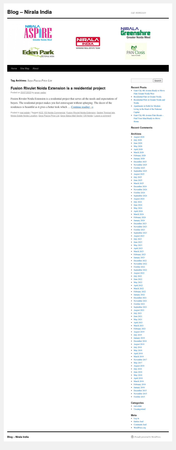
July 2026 (138, 139)
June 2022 (138, 279)
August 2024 (139, 198)
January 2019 (139, 337)
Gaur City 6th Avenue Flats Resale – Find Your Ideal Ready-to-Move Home (148, 118)
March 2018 (139, 356)
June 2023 (138, 242)
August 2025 (139, 174)
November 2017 (140, 359)
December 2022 (140, 260)
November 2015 (140, 393)
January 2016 (139, 387)
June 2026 (138, 143)
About (35, 68)
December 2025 (140, 161)
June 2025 (138, 180)
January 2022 (139, 294)
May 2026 (138, 146)
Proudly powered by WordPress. (147, 436)
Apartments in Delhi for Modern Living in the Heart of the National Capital (148, 108)
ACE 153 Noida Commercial (52, 112)
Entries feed (138, 421)
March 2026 (139, 152)
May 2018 (138, 350)
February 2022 (140, 291)
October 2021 (139, 303)
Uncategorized (139, 409)
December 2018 (140, 341)
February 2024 (140, 217)
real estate (25, 112)
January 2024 (139, 220)
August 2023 (139, 235)
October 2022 (139, 266)
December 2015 (140, 390)
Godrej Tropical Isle (106, 112)
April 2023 (138, 248)
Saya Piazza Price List (48, 115)
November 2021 (140, 300)
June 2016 (138, 371)
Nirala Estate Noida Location (24, 115)
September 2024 (140, 195)
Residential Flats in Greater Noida (147, 96)
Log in (136, 418)
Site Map (24, 68)
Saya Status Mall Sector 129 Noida (76, 115)
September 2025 (140, 170)
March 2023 (139, 251)
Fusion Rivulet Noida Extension (81, 112)
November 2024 (140, 189)
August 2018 (139, 344)
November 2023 (140, 226)
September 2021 (140, 306)
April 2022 (138, 285)
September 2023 (140, 232)
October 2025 (139, 167)
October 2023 (139, 229)
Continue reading (82, 107)
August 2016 (139, 365)
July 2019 (138, 334)
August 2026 (139, 136)
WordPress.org (140, 427)
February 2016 (140, 384)
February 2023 (140, 254)
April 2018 (138, 353)
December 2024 (140, 186)
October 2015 (139, 396)
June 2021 (138, 316)
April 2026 (138, 149)
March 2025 (139, 183)
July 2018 (138, 347)
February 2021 (140, 328)
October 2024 (139, 192)
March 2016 (139, 381)
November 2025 (140, 164)
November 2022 (140, 263)
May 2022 (138, 282)
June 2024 (138, 204)
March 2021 (139, 325)
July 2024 (138, 201)
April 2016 (138, 378)
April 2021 (138, 322)
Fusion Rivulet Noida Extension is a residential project (58, 88)
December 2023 (140, 223)
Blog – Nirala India (29, 11)
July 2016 (138, 368)
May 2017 (138, 362)
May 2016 (138, 375)
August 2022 (139, 272)
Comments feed (140, 424)
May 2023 (138, 245)
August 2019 (139, 331)
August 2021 (139, 310)
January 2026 (139, 158)
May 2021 (138, 319)
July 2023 (138, 238)
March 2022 (139, 288)
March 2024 (139, 214)
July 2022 (138, 276)
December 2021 (140, 297)
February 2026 (140, 155)
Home (14, 68)
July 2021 (138, 313)
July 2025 (138, 177)
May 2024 (138, 208)
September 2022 (140, 269)
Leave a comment (102, 115)
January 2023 (139, 257)
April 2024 (138, 211)
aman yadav (40, 92)
